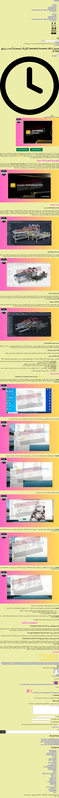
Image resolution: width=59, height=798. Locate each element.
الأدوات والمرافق (52, 759)
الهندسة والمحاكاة (52, 767)
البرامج (54, 761)
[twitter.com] (53, 26)
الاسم (57, 716)
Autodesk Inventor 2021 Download (47, 654)
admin (57, 674)
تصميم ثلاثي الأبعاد (52, 781)
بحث (58, 729)
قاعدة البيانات (53, 784)
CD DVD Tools (52, 750)
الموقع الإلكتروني (55, 721)
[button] (44, 41)
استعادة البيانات (52, 758)
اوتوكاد (54, 770)
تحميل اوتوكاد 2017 (51, 657)
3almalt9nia (56, 0)
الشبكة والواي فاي (51, 765)
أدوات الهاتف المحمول (51, 754)
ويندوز (54, 792)
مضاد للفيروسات (52, 789)
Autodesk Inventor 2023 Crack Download (24, 662)
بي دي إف (53, 776)
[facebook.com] (53, 24)
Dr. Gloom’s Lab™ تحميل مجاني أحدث (50, 740)
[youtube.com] (53, 34)
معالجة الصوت (52, 791)
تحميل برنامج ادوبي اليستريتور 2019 (47, 660)
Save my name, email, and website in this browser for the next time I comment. (39, 724)
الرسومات (53, 763)
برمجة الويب (53, 774)
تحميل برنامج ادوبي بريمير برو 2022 (48, 658)
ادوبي (55, 757)
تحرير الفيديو (53, 777)
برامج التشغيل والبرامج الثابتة (49, 773)
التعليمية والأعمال (52, 762)
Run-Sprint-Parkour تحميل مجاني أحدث (50, 744)
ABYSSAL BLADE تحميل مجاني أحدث (49, 741)
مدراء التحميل (53, 788)
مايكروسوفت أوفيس (51, 786)
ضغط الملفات (53, 782)
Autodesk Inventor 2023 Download (42, 662)
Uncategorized (53, 751)
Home (57, 43)
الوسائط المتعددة (52, 769)
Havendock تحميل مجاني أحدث (51, 743)
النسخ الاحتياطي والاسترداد (49, 766)
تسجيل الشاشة (52, 778)
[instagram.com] (53, 31)
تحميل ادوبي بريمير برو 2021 (49, 656)
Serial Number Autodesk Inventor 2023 (50, 664)
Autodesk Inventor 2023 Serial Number (32, 664)
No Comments (47, 117)
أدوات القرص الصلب (51, 753)
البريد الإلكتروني (55, 719)
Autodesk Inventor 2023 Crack (8, 662)
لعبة (55, 785)
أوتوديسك (57, 45)
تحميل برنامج (41, 376)
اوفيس (54, 772)
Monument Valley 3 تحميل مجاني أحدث (50, 739)
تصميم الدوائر (53, 780)
